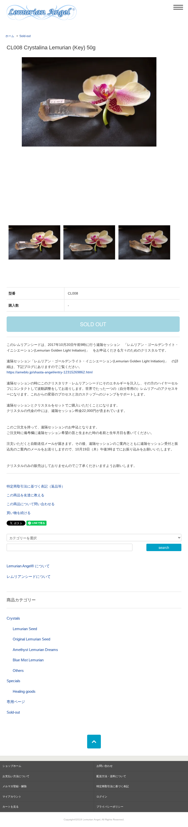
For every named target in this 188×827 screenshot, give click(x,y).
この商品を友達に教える (25, 495)
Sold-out (25, 36)
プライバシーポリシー (109, 806)
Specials (13, 681)
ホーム (9, 36)
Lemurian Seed (25, 629)
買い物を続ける (19, 513)
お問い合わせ (104, 765)
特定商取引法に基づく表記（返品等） (36, 486)
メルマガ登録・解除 (14, 786)
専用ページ (16, 702)
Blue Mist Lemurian (28, 660)
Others (18, 670)
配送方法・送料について (111, 776)
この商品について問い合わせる (31, 504)
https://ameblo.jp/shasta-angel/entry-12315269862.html (50, 372)
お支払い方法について (15, 776)
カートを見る (10, 806)
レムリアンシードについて (29, 576)
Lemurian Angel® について (28, 566)
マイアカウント (11, 796)
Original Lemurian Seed (31, 639)
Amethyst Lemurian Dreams (35, 650)
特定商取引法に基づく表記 (112, 786)
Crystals (13, 618)
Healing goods (24, 691)
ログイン (101, 796)
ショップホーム (11, 765)
